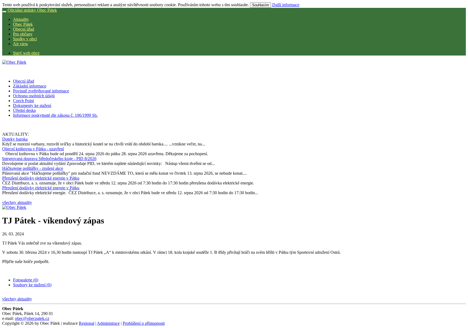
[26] (14, 207)
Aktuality (21, 19)
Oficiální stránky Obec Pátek (32, 10)
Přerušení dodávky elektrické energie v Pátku (40, 178)
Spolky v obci (25, 39)
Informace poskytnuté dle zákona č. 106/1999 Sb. (55, 115)
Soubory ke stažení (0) (32, 284)
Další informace (285, 4)
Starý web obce (26, 53)
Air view (20, 43)
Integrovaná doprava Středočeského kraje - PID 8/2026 (49, 158)
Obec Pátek (23, 24)
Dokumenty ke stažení (32, 105)
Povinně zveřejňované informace (41, 91)
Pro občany (22, 34)
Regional (86, 323)
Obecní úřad (23, 29)
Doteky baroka (15, 139)
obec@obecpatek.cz (32, 318)
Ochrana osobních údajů (34, 95)
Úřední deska (24, 110)
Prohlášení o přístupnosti (144, 323)
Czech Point (23, 100)
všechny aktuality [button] (17, 202)
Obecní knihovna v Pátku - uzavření (33, 149)
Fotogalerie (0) (25, 280)
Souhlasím (260, 5)
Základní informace (29, 86)
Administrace (108, 323)
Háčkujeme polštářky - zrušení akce (32, 168)
